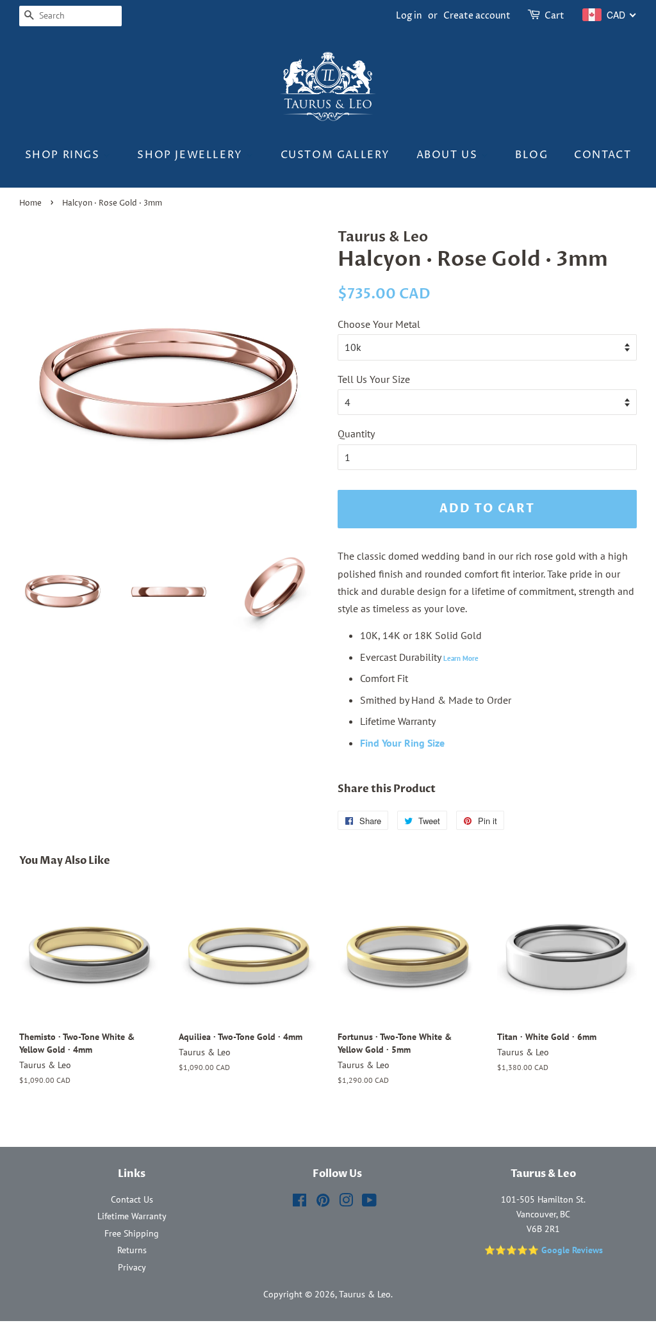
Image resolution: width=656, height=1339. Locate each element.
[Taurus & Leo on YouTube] (369, 1202)
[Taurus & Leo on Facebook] (299, 1202)
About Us (448, 155)
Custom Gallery (335, 155)
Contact (602, 155)
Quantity (356, 433)
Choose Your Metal (379, 324)
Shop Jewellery (191, 155)
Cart (554, 16)
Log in (409, 16)
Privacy (132, 1267)
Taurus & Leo (365, 1294)
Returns (132, 1250)
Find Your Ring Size (402, 742)
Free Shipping (131, 1233)
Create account (477, 16)
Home (30, 203)
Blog (531, 155)
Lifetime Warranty (132, 1216)
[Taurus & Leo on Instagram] (346, 1202)
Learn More (461, 658)
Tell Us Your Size (374, 379)
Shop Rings (64, 155)
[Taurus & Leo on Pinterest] (323, 1202)
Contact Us (132, 1199)
